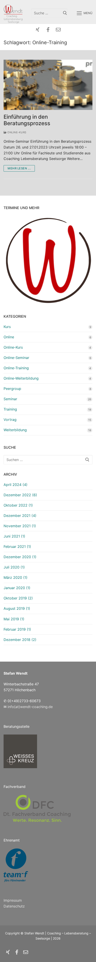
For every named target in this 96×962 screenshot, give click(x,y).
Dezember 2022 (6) (20, 495)
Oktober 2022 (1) (18, 505)
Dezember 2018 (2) (20, 639)
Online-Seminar (16, 357)
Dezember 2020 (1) (20, 557)
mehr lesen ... (19, 168)
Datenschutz (14, 906)
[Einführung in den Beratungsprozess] (48, 85)
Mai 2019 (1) (14, 619)
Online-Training (16, 368)
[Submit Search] (65, 13)
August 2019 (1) (17, 608)
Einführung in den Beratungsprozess (27, 120)
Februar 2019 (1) (17, 629)
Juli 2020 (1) (14, 567)
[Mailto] (58, 30)
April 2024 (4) (15, 484)
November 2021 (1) (20, 526)
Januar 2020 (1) (17, 588)
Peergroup (12, 388)
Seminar (10, 399)
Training (10, 409)
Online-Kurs (16, 132)
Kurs (7, 326)
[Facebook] (48, 30)
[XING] (37, 30)
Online (9, 337)
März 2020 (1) (15, 577)
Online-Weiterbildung (21, 378)
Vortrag (10, 419)
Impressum (13, 900)
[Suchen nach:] (48, 459)
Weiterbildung (15, 430)
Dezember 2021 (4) (20, 515)
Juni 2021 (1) (14, 536)
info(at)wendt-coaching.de (30, 706)
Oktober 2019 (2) (18, 598)
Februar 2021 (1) (17, 546)
